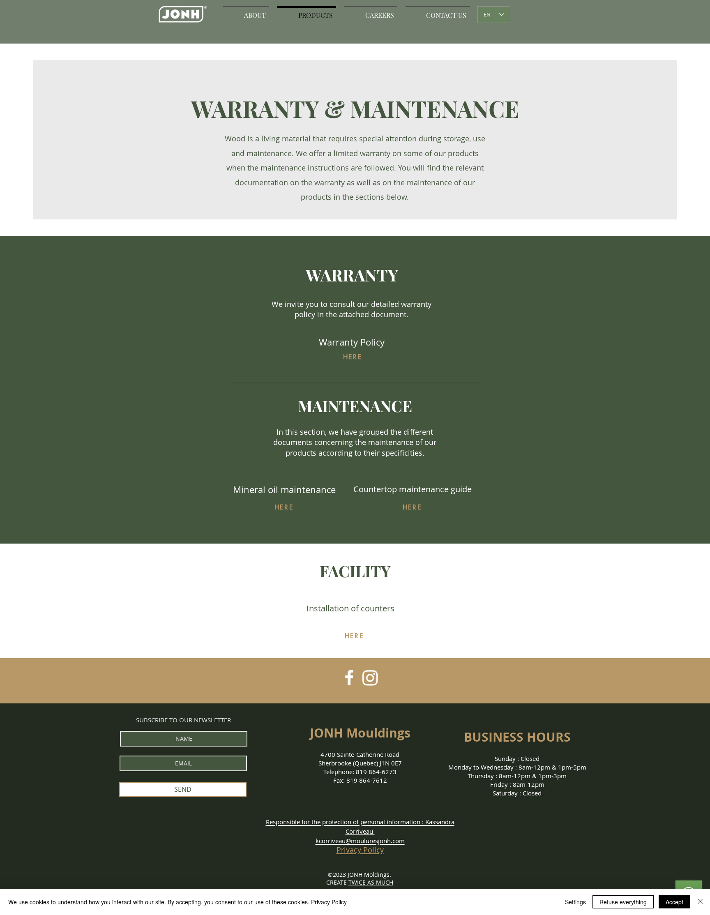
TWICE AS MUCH (370, 882)
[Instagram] (370, 677)
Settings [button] (575, 902)
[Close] (700, 901)
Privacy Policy (329, 902)
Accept (674, 902)
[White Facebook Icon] (349, 677)
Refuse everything (623, 902)
